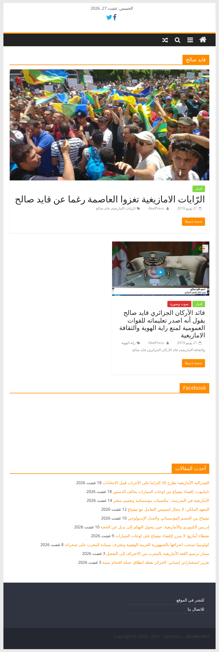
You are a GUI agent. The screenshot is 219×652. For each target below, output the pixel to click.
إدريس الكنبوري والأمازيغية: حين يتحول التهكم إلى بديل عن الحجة (155, 527)
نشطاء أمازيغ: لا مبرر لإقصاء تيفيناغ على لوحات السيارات (162, 535)
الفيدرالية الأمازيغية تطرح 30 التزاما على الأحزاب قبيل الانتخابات (156, 482)
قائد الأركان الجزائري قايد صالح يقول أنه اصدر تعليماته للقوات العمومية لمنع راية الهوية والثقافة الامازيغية (162, 323)
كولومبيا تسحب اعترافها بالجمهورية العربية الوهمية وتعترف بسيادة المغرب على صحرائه (137, 544)
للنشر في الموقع (190, 600)
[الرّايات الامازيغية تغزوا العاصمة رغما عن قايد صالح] (109, 73)
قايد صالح (103, 208)
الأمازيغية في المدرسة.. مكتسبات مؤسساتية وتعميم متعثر (161, 500)
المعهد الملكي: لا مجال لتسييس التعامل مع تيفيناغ (168, 509)
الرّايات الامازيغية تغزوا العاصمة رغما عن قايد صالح (110, 199)
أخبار (198, 188)
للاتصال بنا (196, 609)
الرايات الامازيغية (123, 208)
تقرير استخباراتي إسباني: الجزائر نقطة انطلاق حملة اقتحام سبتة (155, 562)
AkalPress (155, 208)
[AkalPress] (202, 40)
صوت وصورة (179, 303)
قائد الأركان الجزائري (163, 349)
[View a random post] (165, 40)
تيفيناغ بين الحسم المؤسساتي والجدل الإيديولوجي (168, 518)
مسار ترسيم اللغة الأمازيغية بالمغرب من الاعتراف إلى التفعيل (157, 553)
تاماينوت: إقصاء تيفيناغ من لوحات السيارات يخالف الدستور (161, 491)
